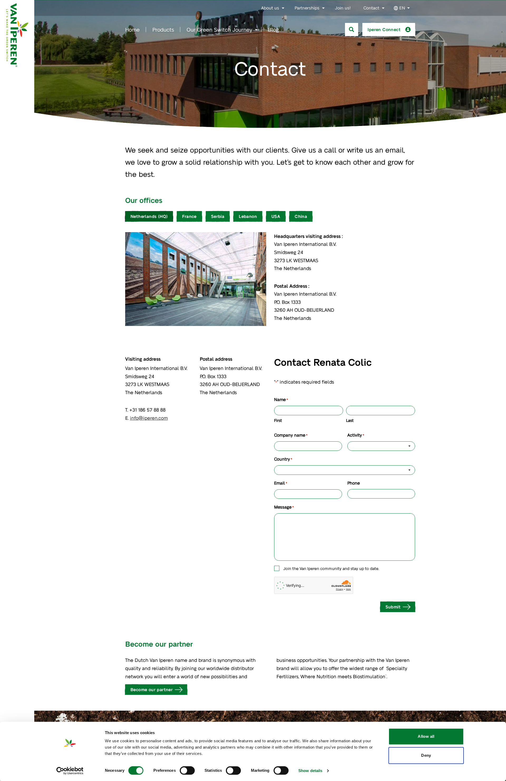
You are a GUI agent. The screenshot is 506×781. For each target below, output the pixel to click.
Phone (353, 482)
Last (350, 420)
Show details (310, 770)
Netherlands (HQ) (149, 216)
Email (280, 482)
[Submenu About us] (283, 8)
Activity (355, 434)
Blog (273, 29)
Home (132, 29)
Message (284, 506)
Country (283, 458)
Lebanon (248, 216)
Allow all (426, 736)
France (189, 216)
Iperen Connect (384, 29)
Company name (291, 434)
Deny (426, 755)
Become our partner (151, 689)
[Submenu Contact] (383, 8)
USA (275, 216)
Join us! (343, 7)
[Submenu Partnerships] (323, 8)
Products (163, 29)
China (301, 216)
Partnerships (307, 7)
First (278, 420)
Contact (371, 7)
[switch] (187, 770)
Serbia (217, 216)
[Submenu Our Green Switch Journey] (256, 29)
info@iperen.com (149, 418)
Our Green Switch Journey (219, 29)
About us (270, 7)
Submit (393, 606)
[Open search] (351, 29)
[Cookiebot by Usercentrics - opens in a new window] (70, 771)
